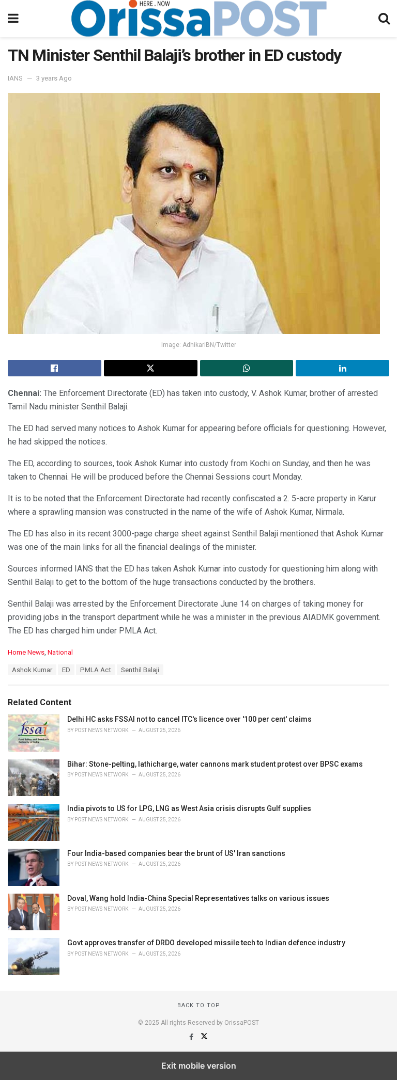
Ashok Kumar (32, 670)
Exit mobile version (198, 1065)
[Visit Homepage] (198, 18)
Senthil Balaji (140, 670)
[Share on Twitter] (150, 368)
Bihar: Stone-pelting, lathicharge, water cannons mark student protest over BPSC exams (215, 764)
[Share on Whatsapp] (247, 368)
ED (66, 670)
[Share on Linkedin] (342, 368)
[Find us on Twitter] (204, 1037)
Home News (26, 652)
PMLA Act (95, 670)
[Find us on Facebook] (192, 1037)
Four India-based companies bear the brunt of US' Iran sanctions (176, 853)
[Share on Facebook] (54, 368)
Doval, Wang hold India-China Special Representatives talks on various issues (198, 898)
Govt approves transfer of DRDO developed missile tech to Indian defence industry (206, 943)
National (60, 652)
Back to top (198, 1005)
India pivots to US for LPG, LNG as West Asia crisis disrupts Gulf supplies (189, 808)
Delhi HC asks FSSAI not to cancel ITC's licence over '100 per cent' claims (189, 719)
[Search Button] (384, 18)
